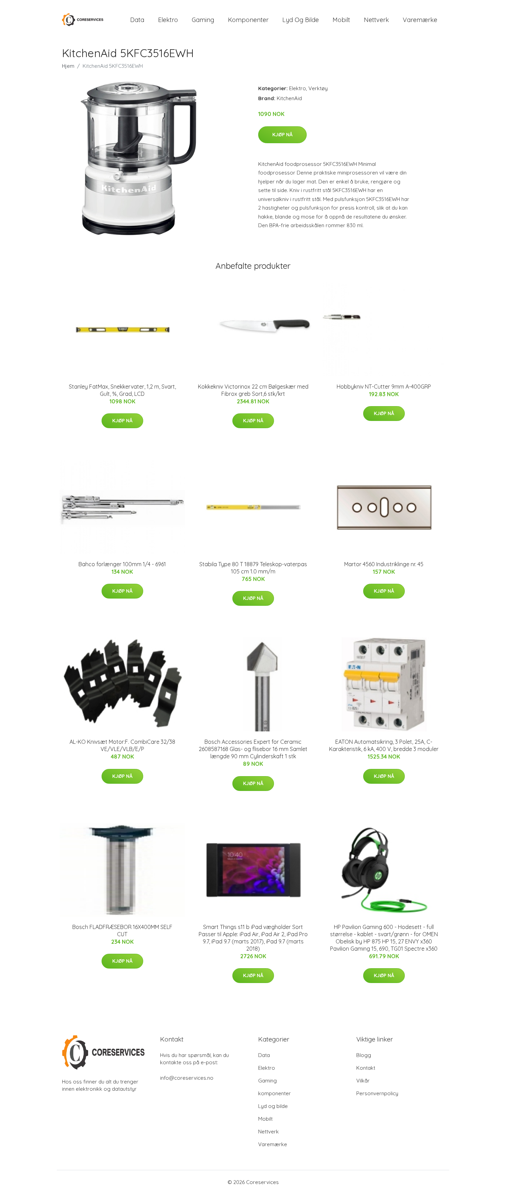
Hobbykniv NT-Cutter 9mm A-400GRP (384, 386)
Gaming (203, 20)
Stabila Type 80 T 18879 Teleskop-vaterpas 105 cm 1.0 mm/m (253, 568)
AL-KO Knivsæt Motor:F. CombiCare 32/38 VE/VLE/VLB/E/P (122, 745)
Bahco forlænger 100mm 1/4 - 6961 (122, 564)
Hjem (68, 66)
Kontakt (365, 1068)
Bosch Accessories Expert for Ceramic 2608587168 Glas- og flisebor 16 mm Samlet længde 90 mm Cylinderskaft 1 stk (253, 749)
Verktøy (318, 88)
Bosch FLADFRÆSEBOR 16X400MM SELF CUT (122, 930)
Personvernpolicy (377, 1093)
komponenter (248, 20)
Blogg (363, 1055)
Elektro (168, 20)
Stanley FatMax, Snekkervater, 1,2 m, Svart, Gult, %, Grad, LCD (122, 390)
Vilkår (363, 1080)
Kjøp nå (282, 134)
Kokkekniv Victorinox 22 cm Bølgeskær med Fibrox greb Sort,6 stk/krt (253, 390)
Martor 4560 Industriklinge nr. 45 (383, 564)
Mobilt (341, 20)
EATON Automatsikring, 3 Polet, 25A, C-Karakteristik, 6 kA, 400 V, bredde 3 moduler (384, 745)
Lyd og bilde (300, 20)
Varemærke (420, 20)
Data (137, 20)
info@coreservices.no (186, 1078)
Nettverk (376, 20)
